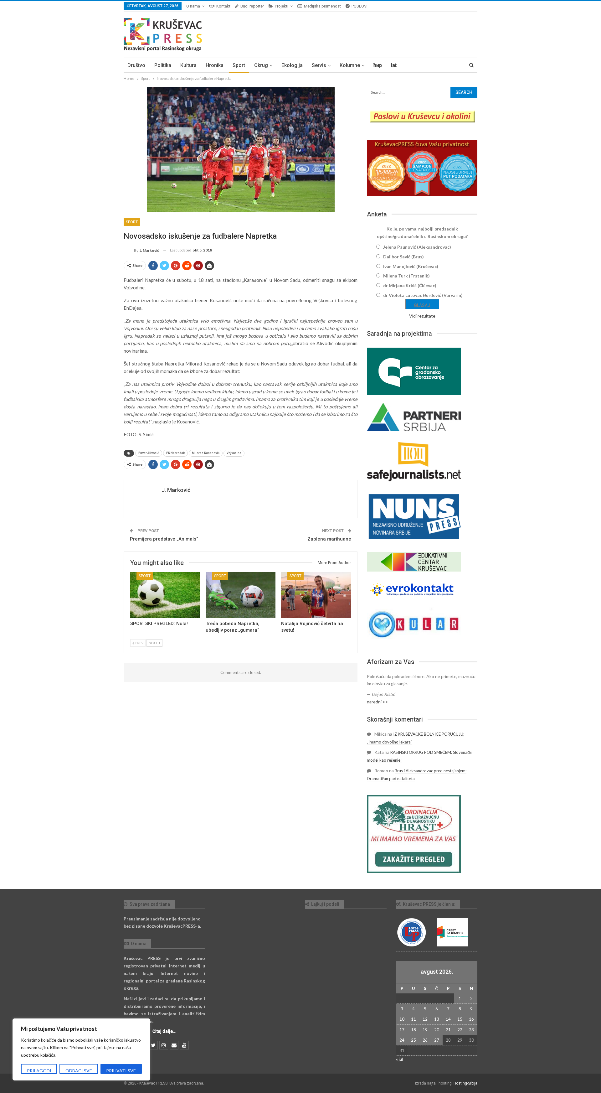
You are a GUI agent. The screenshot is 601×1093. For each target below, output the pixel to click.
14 (448, 1019)
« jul (399, 1059)
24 (401, 1040)
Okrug (261, 65)
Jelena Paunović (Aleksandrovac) (417, 247)
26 (425, 1040)
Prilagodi (39, 1070)
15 (459, 1019)
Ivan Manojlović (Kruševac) (410, 266)
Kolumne (350, 65)
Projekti (281, 6)
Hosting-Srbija (465, 1083)
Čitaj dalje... (164, 1031)
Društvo (136, 65)
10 (401, 1019)
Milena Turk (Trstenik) (406, 275)
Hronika (214, 65)
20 (436, 1029)
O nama (193, 6)
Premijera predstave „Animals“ (164, 539)
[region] (81, 1049)
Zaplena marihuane (329, 539)
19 (425, 1029)
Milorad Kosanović (205, 453)
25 (413, 1040)
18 (413, 1029)
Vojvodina (234, 453)
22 (459, 1029)
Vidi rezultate (422, 316)
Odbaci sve (78, 1070)
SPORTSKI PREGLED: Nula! (159, 623)
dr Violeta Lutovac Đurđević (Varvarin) (423, 295)
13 (436, 1019)
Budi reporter (252, 6)
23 (471, 1029)
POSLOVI (359, 6)
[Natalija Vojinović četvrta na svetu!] (316, 595)
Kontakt (223, 6)
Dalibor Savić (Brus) (403, 256)
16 (471, 1019)
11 (413, 1019)
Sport (239, 65)
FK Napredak (175, 453)
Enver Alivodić (148, 453)
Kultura (188, 65)
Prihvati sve (121, 1070)
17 (401, 1029)
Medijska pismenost (322, 6)
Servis (319, 65)
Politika (162, 65)
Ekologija (292, 65)
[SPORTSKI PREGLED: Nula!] (165, 595)
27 (436, 1040)
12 (425, 1019)
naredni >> (377, 701)
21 (448, 1029)
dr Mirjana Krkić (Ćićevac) (409, 285)
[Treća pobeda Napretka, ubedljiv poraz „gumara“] (240, 595)
